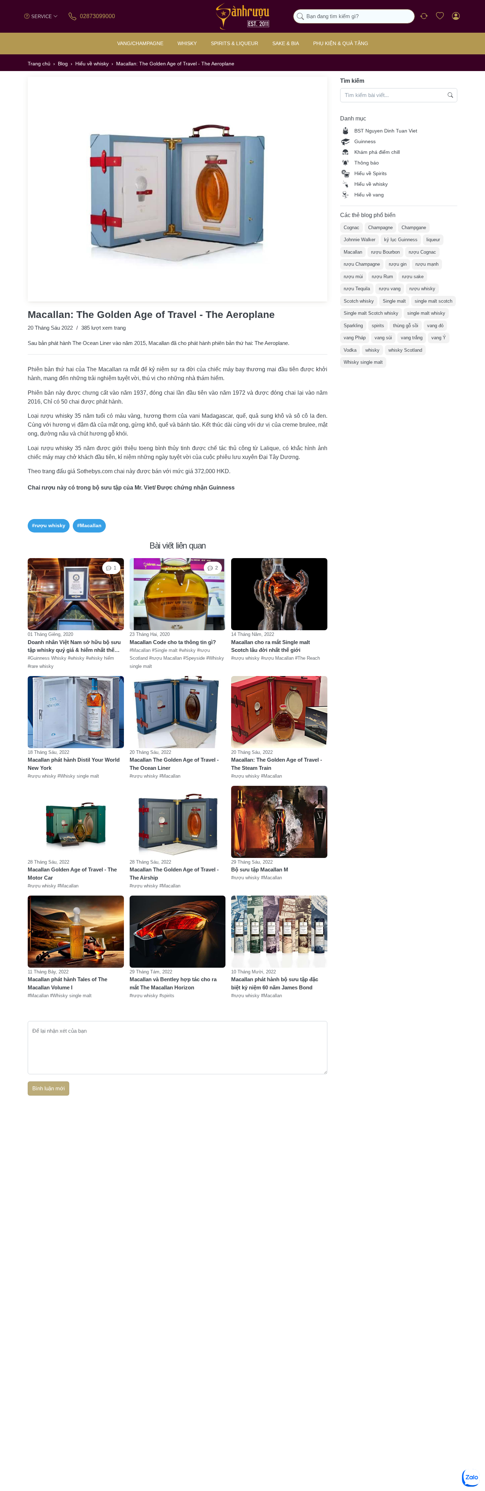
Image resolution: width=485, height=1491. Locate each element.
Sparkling (353, 325)
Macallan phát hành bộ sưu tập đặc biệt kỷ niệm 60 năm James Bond (274, 983)
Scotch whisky (359, 301)
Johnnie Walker (359, 239)
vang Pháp (355, 337)
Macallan (353, 252)
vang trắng (412, 337)
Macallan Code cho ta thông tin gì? (173, 642)
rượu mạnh (426, 264)
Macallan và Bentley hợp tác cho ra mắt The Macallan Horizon (173, 983)
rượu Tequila (357, 288)
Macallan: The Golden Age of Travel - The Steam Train (276, 764)
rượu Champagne (362, 264)
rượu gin (398, 264)
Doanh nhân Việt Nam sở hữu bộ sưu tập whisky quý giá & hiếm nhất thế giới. (74, 646)
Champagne (380, 227)
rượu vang (389, 288)
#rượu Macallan (166, 658)
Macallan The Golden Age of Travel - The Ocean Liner (174, 764)
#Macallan (89, 525)
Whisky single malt (363, 362)
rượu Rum (382, 276)
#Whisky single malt (78, 776)
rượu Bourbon (385, 252)
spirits (378, 325)
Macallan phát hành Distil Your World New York (74, 764)
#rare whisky (41, 666)
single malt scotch (433, 301)
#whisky (77, 658)
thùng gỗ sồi (405, 325)
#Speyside (194, 658)
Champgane (414, 227)
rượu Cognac (422, 252)
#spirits (166, 995)
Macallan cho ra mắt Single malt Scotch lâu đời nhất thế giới (270, 646)
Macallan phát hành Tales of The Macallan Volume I (67, 983)
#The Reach (307, 658)
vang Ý (438, 337)
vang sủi (383, 337)
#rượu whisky (48, 525)
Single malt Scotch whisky (371, 313)
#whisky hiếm (100, 658)
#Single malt (165, 650)
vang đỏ (435, 325)
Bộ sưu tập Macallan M (259, 869)
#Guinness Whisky (48, 658)
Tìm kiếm (352, 81)
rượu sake (413, 276)
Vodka (350, 350)
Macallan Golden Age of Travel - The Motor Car (72, 873)
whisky (372, 350)
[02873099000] (73, 16)
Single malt (394, 301)
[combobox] (354, 16)
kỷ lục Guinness (401, 239)
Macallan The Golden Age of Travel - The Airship (174, 873)
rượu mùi (353, 276)
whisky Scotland (405, 350)
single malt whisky (426, 313)
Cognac (351, 227)
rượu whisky (422, 288)
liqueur (433, 239)
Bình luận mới (48, 1088)
